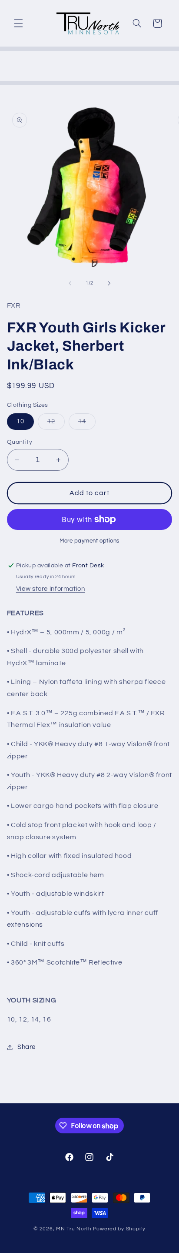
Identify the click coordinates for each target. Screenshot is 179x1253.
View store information (50, 589)
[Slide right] (109, 283)
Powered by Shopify (119, 1228)
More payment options (89, 541)
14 (87, 424)
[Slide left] (70, 283)
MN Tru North (74, 1228)
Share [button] (26, 1047)
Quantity (19, 442)
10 (20, 421)
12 (56, 424)
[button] (18, 23)
